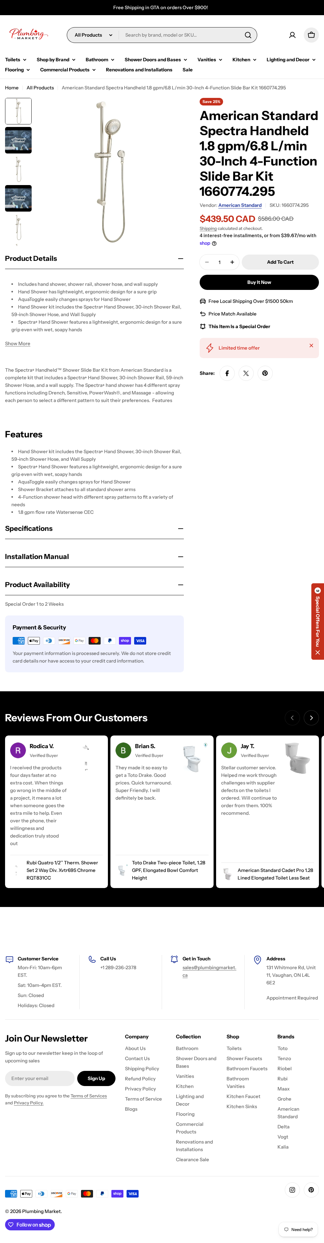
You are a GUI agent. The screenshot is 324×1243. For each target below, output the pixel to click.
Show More (17, 343)
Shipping (208, 228)
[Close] (311, 345)
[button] (317, 621)
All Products (40, 88)
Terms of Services (89, 1096)
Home (12, 88)
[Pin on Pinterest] (265, 373)
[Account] (292, 35)
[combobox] (162, 35)
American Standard (240, 205)
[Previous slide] (292, 717)
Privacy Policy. (29, 1103)
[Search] (248, 35)
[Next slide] (311, 717)
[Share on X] (246, 373)
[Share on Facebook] (227, 373)
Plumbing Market (41, 1211)
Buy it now (259, 282)
